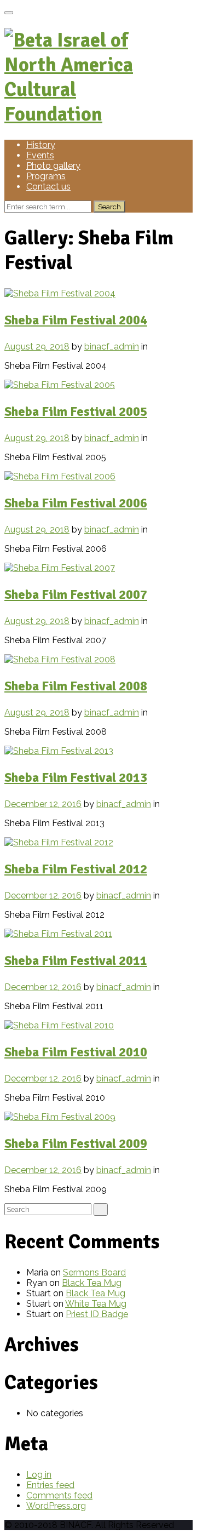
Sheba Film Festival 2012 (75, 869)
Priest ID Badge (97, 1314)
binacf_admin (111, 346)
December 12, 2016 (43, 804)
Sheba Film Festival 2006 (75, 503)
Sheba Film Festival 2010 (75, 1052)
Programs (46, 176)
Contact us (48, 186)
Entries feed (50, 1485)
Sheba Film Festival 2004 (75, 320)
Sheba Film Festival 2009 (75, 1143)
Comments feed (59, 1495)
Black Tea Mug (91, 1283)
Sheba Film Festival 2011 (75, 960)
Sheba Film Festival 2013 (75, 777)
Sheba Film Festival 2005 (75, 411)
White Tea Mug (95, 1303)
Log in (38, 1474)
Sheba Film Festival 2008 (75, 686)
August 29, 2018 (36, 346)
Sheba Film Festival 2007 (75, 594)
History (40, 145)
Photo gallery (53, 166)
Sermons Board (94, 1272)
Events (40, 155)
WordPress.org (56, 1506)
